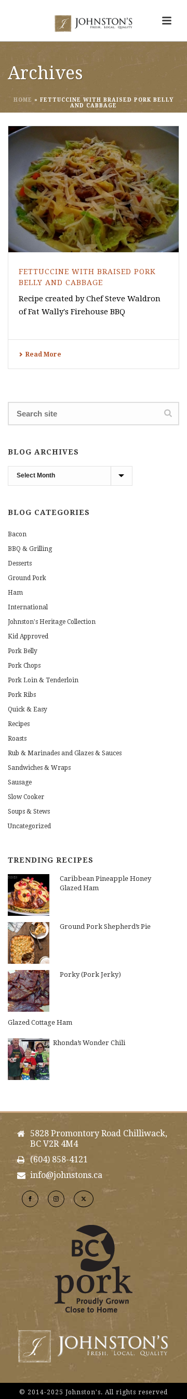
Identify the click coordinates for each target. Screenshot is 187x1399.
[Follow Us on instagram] (56, 1199)
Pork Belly (22, 651)
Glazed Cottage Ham (40, 1022)
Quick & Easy (27, 709)
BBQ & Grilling (30, 549)
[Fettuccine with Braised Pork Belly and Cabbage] (93, 189)
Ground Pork (27, 578)
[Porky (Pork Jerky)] (28, 991)
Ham (15, 592)
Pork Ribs (22, 694)
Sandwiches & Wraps (39, 767)
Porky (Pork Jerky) (90, 974)
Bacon (17, 534)
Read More (43, 354)
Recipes (19, 724)
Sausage (20, 782)
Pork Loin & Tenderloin (43, 680)
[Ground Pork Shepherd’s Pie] (28, 943)
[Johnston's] (93, 23)
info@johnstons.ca (66, 1175)
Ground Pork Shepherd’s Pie (105, 926)
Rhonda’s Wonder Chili (89, 1043)
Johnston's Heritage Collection (52, 621)
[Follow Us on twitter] (84, 1199)
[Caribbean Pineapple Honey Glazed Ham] (28, 895)
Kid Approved (28, 636)
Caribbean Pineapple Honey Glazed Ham (105, 883)
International (28, 607)
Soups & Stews (29, 811)
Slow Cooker (26, 797)
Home (23, 100)
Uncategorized (29, 826)
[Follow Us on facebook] (30, 1199)
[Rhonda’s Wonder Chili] (28, 1059)
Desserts (20, 563)
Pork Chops (24, 665)
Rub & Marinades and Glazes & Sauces (65, 753)
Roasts (17, 738)
